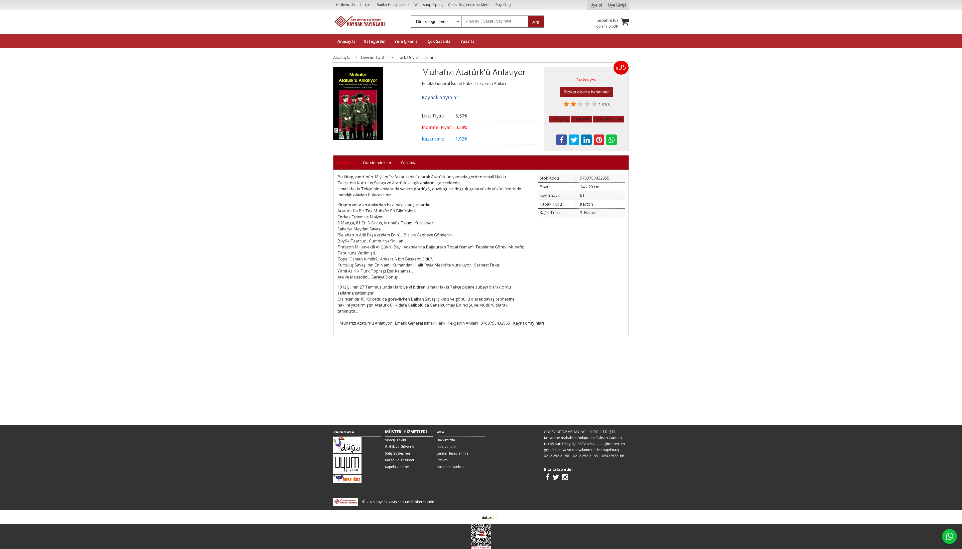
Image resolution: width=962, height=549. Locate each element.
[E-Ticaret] (489, 517)
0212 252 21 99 (585, 455)
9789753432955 (495, 323)
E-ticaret (473, 517)
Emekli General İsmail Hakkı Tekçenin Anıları (436, 323)
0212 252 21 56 (556, 455)
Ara (535, 22)
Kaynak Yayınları (528, 323)
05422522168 (613, 455)
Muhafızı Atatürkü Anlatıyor (365, 323)
